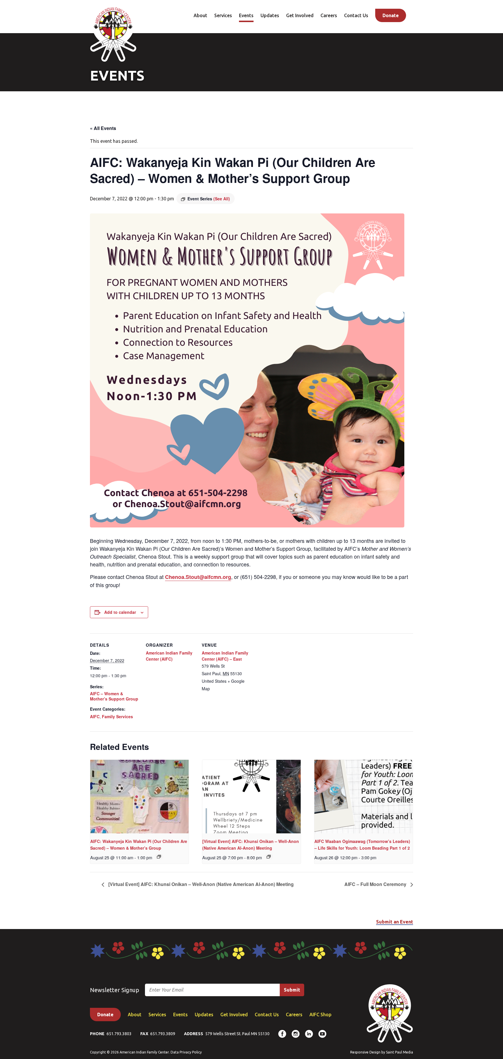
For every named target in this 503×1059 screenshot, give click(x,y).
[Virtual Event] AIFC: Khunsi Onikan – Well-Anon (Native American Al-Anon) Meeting (200, 884)
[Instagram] (296, 1034)
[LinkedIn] (309, 1034)
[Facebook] (282, 1034)
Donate (390, 15)
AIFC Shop (320, 1014)
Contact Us (356, 15)
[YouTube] (322, 1034)
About (200, 15)
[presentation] (139, 797)
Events (246, 15)
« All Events (103, 128)
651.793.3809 (162, 1033)
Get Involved (300, 15)
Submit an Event (394, 921)
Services (223, 15)
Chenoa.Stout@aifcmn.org (198, 577)
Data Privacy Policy (186, 1052)
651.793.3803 (119, 1033)
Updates (270, 15)
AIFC (95, 716)
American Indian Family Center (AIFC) (169, 656)
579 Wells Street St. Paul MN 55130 (237, 1033)
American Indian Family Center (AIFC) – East (225, 656)
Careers (328, 15)
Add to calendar (120, 612)
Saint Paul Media (399, 1052)
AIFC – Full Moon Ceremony (376, 884)
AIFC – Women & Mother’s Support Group (114, 696)
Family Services (117, 716)
